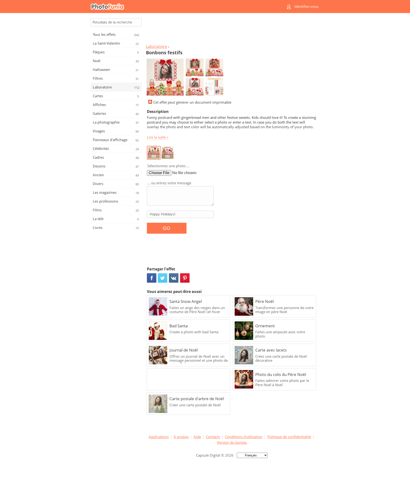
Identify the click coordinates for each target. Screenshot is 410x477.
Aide (197, 436)
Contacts (213, 436)
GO (166, 228)
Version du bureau (232, 442)
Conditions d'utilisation (243, 436)
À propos (181, 436)
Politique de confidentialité (289, 436)
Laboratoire (156, 46)
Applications (159, 436)
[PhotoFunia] (185, 6)
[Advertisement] (231, 30)
